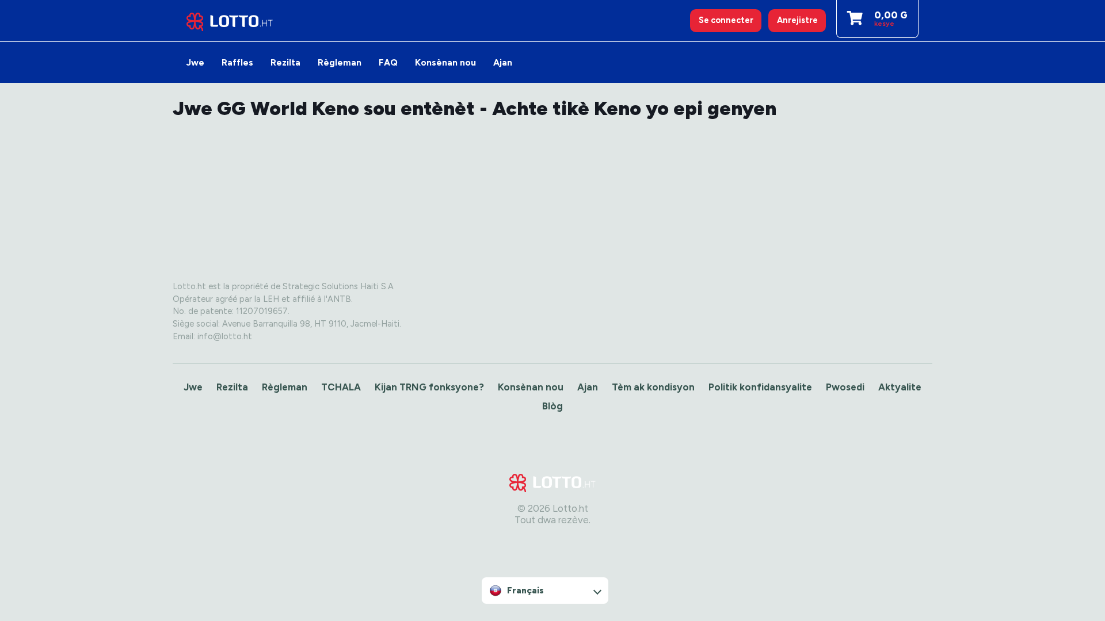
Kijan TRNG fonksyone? (429, 387)
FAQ (388, 62)
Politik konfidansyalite (760, 387)
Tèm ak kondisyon (653, 387)
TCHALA (341, 387)
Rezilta (285, 62)
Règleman (339, 62)
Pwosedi (845, 387)
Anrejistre (797, 20)
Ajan (502, 62)
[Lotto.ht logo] (229, 20)
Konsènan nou (445, 62)
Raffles (237, 62)
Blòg (552, 406)
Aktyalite (899, 387)
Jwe (195, 62)
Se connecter (726, 20)
